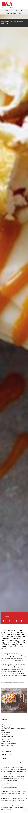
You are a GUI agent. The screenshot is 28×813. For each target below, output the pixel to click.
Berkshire (7, 10)
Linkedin (24, 621)
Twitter (19, 621)
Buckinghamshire (13, 10)
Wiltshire (19, 13)
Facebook (7, 621)
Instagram (13, 621)
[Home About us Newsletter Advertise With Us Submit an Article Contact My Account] (25, 5)
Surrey (14, 13)
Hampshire (20, 10)
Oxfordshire (9, 13)
